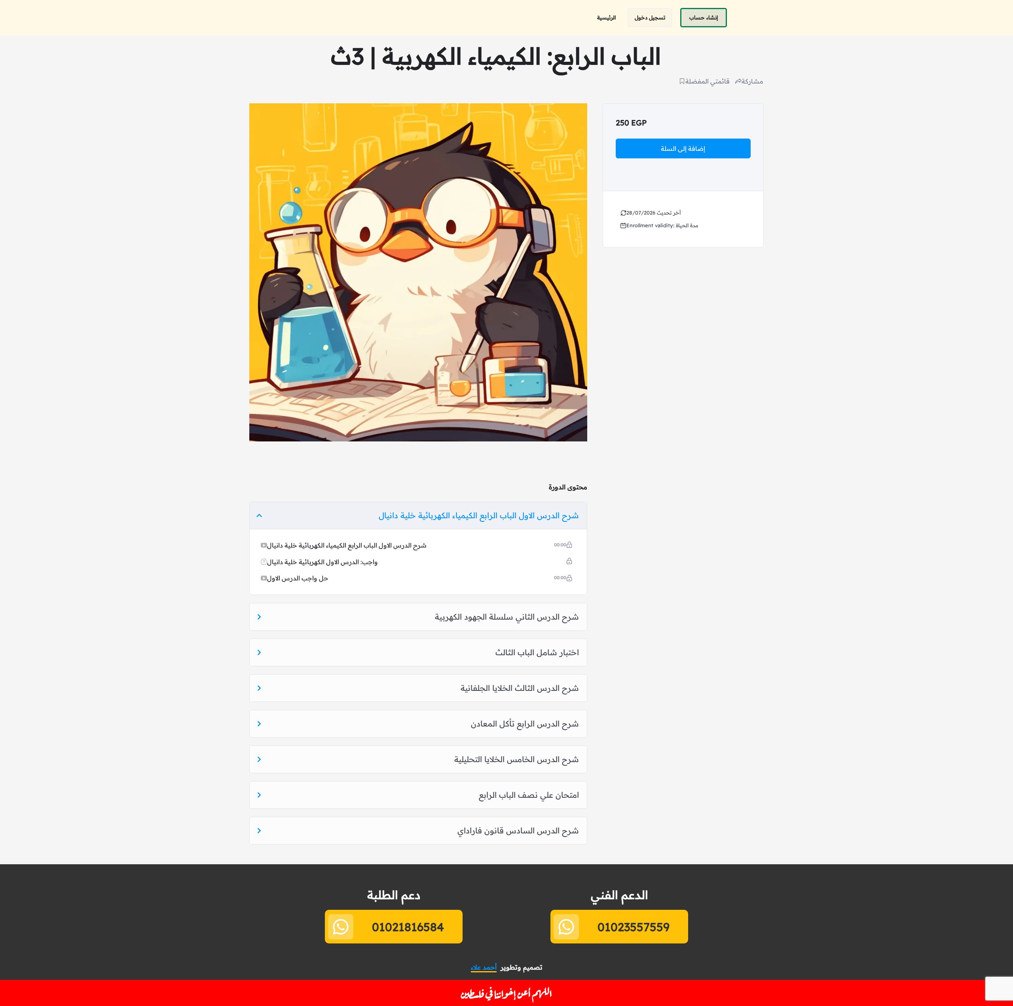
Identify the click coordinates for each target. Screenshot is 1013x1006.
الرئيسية (606, 17)
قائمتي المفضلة (707, 81)
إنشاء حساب (703, 17)
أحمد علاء (484, 967)
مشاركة (752, 81)
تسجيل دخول (650, 17)
